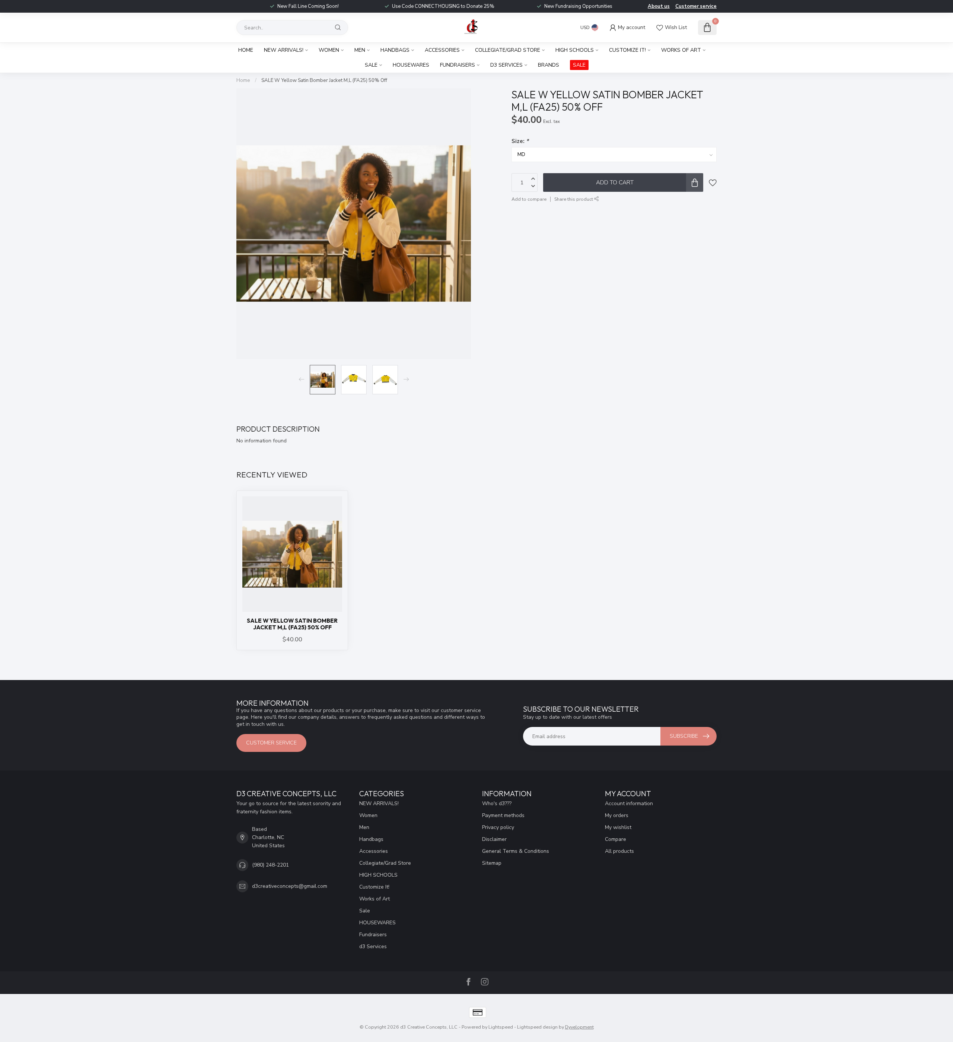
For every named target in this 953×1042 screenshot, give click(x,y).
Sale (371, 65)
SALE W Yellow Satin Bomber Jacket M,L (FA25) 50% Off (324, 80)
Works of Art (681, 50)
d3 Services (506, 65)
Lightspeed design (537, 1027)
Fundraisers (457, 65)
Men (359, 50)
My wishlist (618, 827)
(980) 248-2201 (270, 864)
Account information (629, 803)
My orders (616, 815)
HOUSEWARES (411, 65)
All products (619, 851)
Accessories (442, 50)
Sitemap (491, 863)
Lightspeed (500, 1027)
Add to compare (528, 199)
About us (659, 6)
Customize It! (627, 50)
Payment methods (503, 815)
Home (245, 50)
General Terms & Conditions (515, 851)
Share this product (574, 199)
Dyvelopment (579, 1027)
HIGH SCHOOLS (574, 50)
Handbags (394, 50)
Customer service (696, 6)
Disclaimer (494, 839)
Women (329, 50)
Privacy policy (498, 827)
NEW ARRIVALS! (283, 50)
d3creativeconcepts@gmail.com (289, 886)
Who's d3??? (496, 803)
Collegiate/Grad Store (507, 50)
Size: (520, 141)
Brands (548, 65)
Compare (615, 839)
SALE (579, 65)
